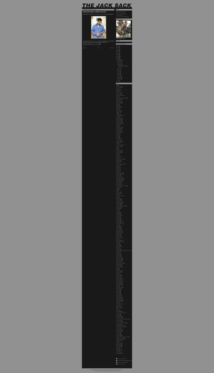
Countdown (118, 142)
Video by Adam (118, 343)
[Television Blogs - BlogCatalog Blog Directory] (124, 360)
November (119, 61)
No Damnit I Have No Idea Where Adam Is (123, 250)
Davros (117, 153)
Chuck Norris (118, 129)
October (119, 63)
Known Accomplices (119, 15)
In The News (118, 199)
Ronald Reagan (118, 282)
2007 (118, 59)
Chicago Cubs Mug (89, 44)
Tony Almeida (97, 44)
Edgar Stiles (118, 160)
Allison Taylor (118, 92)
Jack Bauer (118, 204)
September (120, 64)
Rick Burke (118, 277)
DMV (117, 148)
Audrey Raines (118, 99)
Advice (117, 89)
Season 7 (117, 291)
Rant (117, 273)
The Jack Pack (118, 320)
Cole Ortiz (118, 134)
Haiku (117, 189)
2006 (118, 80)
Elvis (117, 162)
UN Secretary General (119, 339)
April (118, 74)
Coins (117, 133)
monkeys (117, 350)
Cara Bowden (118, 118)
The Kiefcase (118, 324)
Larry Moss (118, 222)
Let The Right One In (119, 223)
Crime (117, 143)
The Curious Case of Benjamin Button (122, 319)
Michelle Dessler (119, 232)
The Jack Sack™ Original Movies (121, 14)
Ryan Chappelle (118, 283)
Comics (117, 137)
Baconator (118, 100)
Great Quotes (118, 184)
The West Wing (118, 330)
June (119, 71)
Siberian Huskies (119, 297)
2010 (118, 54)
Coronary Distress (119, 141)
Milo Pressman (118, 237)
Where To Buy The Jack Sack (121, 11)
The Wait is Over (119, 329)
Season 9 (117, 293)
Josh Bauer (118, 216)
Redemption (118, 274)
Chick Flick (118, 124)
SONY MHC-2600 (119, 284)
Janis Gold (118, 208)
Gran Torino (118, 183)
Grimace (117, 188)
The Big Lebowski (119, 316)
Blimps (117, 104)
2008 (118, 57)
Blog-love (117, 105)
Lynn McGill (118, 227)
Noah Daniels (118, 251)
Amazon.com (118, 94)
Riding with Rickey (119, 278)
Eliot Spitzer (118, 161)
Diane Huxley (118, 156)
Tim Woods (118, 333)
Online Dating (118, 256)
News (93, 44)
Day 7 (117, 155)
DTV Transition (118, 150)
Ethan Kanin (118, 165)
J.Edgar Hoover (118, 203)
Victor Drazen (118, 340)
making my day (95, 41)
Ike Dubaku (118, 198)
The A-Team (118, 315)
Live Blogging (118, 226)
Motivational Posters (119, 241)
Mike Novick (118, 236)
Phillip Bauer (118, 265)
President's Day (118, 270)
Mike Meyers (118, 235)
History (117, 194)
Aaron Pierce (118, 87)
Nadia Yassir (118, 246)
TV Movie (118, 310)
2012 (118, 51)
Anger (117, 96)
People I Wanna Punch (120, 263)
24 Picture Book (119, 86)
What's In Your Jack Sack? (120, 12)
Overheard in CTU (119, 258)
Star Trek (117, 305)
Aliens (117, 91)
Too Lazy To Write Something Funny (122, 336)
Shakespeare (118, 296)
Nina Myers (118, 249)
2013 (118, 50)
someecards (118, 352)
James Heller (118, 207)
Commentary (118, 138)
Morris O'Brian (118, 240)
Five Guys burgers (119, 174)
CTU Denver (118, 114)
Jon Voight (118, 213)
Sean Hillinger (118, 288)
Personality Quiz (119, 264)
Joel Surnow (118, 212)
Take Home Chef (119, 311)
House (117, 197)
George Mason (118, 176)
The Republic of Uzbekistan (120, 326)
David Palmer (118, 152)
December (119, 60)
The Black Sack (119, 317)
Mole (117, 239)
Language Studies (119, 221)
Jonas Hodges (118, 214)
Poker (117, 268)
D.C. (117, 147)
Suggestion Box (119, 307)
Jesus (117, 211)
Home (98, 47)
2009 (118, 56)
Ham (117, 190)
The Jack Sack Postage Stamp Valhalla (122, 16)
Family (117, 169)
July (118, 70)
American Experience (119, 95)
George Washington (119, 179)
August (119, 68)
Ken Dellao (118, 218)
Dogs (117, 157)
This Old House (118, 331)
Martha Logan (118, 230)
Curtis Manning (118, 146)
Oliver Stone (118, 254)
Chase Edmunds (119, 122)
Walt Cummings (119, 344)
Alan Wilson (118, 90)
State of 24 (118, 306)
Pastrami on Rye (119, 260)
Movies (117, 242)
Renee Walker (118, 275)
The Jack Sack (118, 321)
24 (85, 44)
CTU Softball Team (119, 115)
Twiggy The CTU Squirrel (120, 338)
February (119, 77)
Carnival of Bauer (119, 119)
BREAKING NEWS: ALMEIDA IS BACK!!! (94, 12)
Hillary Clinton (118, 193)
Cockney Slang (118, 132)
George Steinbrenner (119, 178)
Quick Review (118, 272)
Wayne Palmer (118, 345)
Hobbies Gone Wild (119, 195)
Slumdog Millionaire (119, 300)
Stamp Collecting (119, 303)
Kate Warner (118, 217)
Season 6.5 (118, 289)
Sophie (117, 302)
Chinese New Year (119, 127)
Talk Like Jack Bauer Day (120, 312)
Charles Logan (118, 120)
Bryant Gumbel (118, 110)
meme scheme (118, 349)
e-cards (117, 348)
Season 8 (117, 292)
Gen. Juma (118, 175)
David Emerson (118, 151)
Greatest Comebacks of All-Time (121, 185)
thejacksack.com (119, 353)
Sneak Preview (118, 301)
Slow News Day (118, 298)
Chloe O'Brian (118, 128)
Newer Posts (84, 47)
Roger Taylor (118, 279)
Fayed (117, 171)
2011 (118, 53)
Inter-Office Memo (119, 202)
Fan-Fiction (118, 170)
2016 (118, 47)
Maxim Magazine (119, 231)
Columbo (117, 136)
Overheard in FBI (119, 259)
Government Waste (119, 180)
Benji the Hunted (119, 101)
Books (117, 109)
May (118, 73)
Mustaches (118, 245)
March (119, 76)
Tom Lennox (118, 334)
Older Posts (112, 47)
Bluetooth (117, 108)
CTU (117, 113)
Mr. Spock (118, 244)
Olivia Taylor (118, 255)
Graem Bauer (118, 181)
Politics (117, 269)
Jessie (117, 209)
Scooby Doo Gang (119, 287)
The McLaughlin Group (120, 325)
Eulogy (117, 166)
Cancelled (118, 117)
